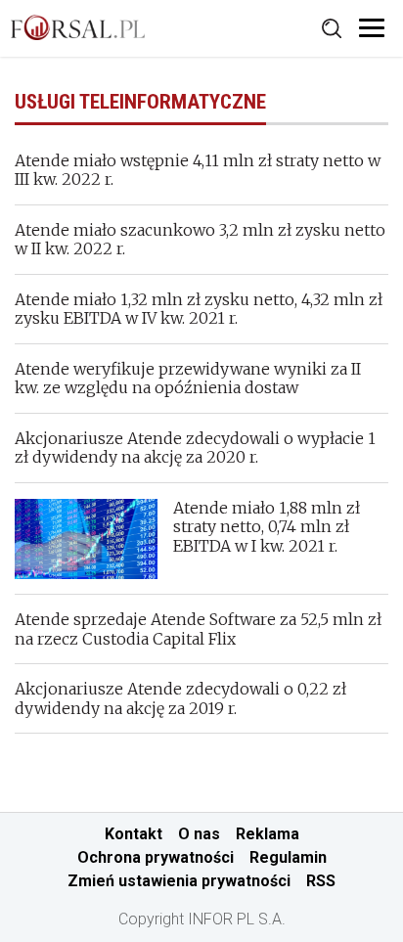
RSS (321, 881)
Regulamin (288, 857)
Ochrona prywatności (155, 857)
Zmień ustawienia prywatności (179, 881)
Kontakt (133, 834)
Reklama (267, 834)
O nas (199, 834)
